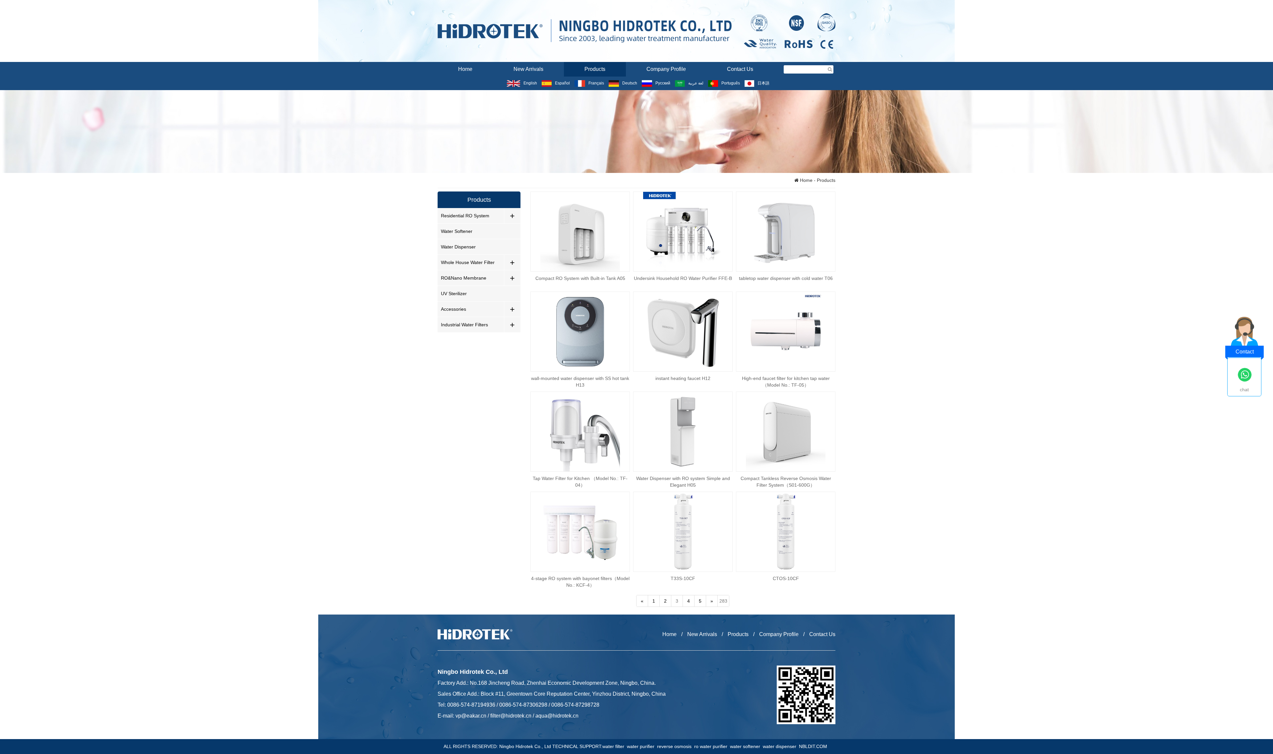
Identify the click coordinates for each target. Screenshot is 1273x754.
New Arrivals (528, 69)
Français (596, 83)
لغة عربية (695, 83)
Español (562, 83)
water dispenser (781, 746)
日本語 (763, 83)
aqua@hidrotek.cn (556, 716)
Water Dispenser (458, 246)
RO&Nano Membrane (463, 278)
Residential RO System (465, 215)
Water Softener (456, 231)
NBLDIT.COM (814, 746)
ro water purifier (712, 746)
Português (730, 83)
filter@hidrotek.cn (510, 716)
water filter (614, 746)
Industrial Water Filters (464, 324)
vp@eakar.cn (470, 716)
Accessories (453, 309)
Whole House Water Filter (468, 262)
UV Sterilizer (454, 293)
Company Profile (666, 69)
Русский (662, 83)
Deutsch (629, 83)
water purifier (642, 746)
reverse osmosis (675, 746)
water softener (746, 746)
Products (594, 69)
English (530, 83)
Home (465, 69)
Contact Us (740, 69)
